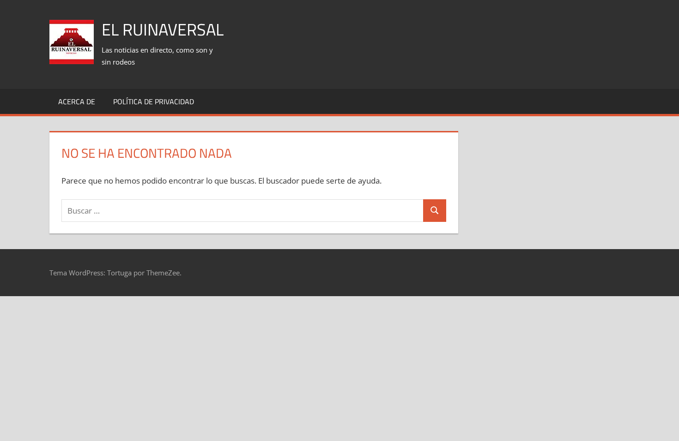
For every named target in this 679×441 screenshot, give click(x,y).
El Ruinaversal (163, 29)
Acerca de (76, 101)
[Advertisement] (461, 33)
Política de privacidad (153, 101)
